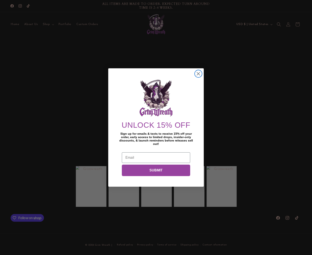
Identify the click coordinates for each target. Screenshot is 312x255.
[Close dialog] (198, 73)
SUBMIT (156, 170)
